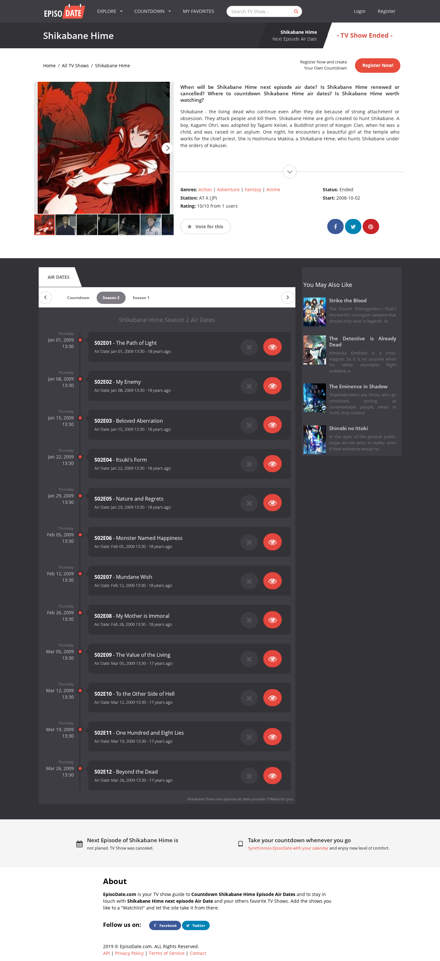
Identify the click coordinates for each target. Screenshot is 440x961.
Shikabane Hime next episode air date (218, 798)
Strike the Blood (348, 300)
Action (205, 189)
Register (387, 11)
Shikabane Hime (112, 65)
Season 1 (141, 297)
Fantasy (253, 189)
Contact (198, 953)
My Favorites (198, 11)
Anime (273, 189)
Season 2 (111, 297)
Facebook (167, 925)
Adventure (228, 189)
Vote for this (208, 226)
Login (360, 11)
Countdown (78, 297)
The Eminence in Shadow (358, 386)
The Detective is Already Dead (363, 341)
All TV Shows (75, 65)
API (106, 953)
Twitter (198, 925)
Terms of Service (167, 953)
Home (49, 65)
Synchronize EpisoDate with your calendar (288, 848)
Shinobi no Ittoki (348, 428)
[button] (167, 148)
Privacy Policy (129, 953)
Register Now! (377, 65)
